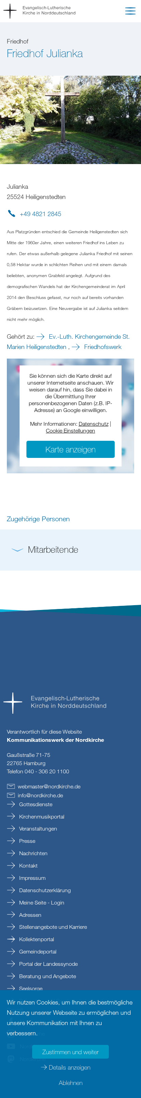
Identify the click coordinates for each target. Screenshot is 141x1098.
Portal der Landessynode (48, 964)
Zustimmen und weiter (70, 1052)
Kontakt (28, 865)
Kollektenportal (36, 939)
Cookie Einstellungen (70, 430)
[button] (130, 12)
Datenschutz (93, 424)
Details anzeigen (69, 1067)
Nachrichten (33, 853)
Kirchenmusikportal (41, 816)
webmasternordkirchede (49, 786)
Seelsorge (30, 988)
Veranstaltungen (37, 828)
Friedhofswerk (101, 346)
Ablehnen (70, 1082)
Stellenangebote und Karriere (52, 927)
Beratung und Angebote (47, 976)
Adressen (29, 915)
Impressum (32, 878)
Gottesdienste (35, 804)
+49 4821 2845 (40, 213)
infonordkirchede (40, 795)
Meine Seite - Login (41, 902)
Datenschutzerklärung (44, 890)
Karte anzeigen (70, 449)
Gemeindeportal (37, 951)
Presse (26, 841)
